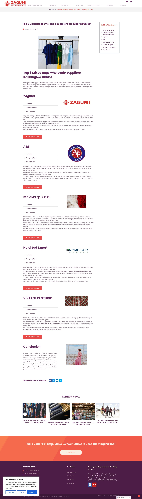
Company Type (31, 107)
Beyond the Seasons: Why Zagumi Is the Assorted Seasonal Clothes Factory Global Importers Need (108, 420)
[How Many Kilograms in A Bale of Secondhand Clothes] (58, 411)
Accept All (32, 492)
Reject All (21, 492)
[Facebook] (127, 1)
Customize (11, 492)
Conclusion (106, 50)
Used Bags (79, 5)
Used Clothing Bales (35, 5)
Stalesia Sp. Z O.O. (108, 42)
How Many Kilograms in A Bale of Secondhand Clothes (59, 423)
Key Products (30, 111)
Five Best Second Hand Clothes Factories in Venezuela (34, 423)
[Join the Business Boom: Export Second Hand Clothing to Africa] (83, 410)
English (121, 497)
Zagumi (105, 37)
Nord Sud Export (108, 45)
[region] (21, 486)
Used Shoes (52, 5)
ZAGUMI (67, 496)
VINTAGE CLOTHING (109, 47)
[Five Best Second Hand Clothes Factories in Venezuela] (34, 411)
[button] (40, 104)
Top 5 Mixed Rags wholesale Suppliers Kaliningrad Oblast (108, 32)
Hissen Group (43, 496)
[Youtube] (131, 1)
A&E (104, 39)
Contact (123, 5)
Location (29, 103)
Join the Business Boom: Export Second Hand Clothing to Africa (83, 421)
